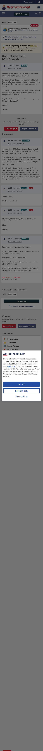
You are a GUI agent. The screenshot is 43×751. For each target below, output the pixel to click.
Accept (21, 384)
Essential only (21, 390)
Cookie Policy (11, 366)
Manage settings (21, 396)
